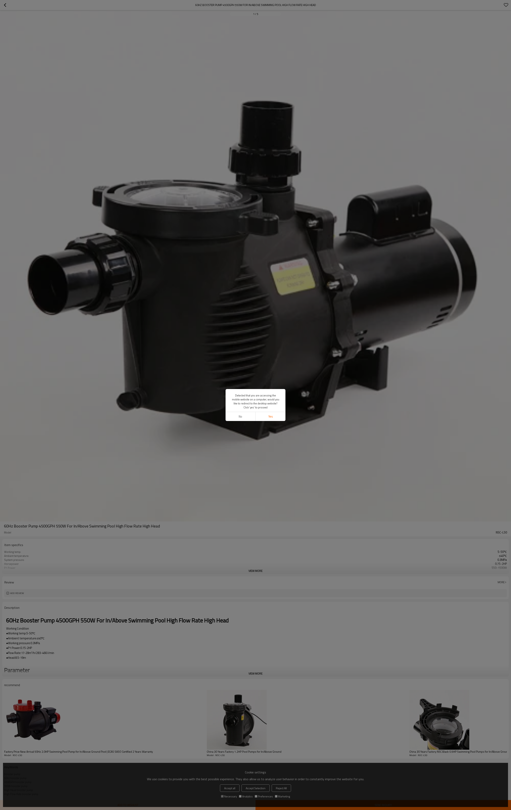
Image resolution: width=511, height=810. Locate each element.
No (240, 416)
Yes (270, 416)
